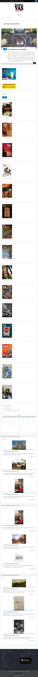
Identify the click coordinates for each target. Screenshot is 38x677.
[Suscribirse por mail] (11, 1)
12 (28, 420)
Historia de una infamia (7, 405)
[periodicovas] (7, 1)
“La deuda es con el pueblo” (17, 49)
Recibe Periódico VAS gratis (6, 92)
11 (23, 420)
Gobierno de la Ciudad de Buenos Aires (27, 653)
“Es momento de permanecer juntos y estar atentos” (12, 410)
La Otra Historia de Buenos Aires (10, 451)
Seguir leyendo (32, 456)
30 (14, 425)
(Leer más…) (22, 61)
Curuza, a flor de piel (6, 408)
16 (14, 422)
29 (9, 425)
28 (4, 425)
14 (4, 422)
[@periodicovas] (4, 1)
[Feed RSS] (9, 1)
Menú (19, 15)
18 (23, 422)
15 (9, 422)
